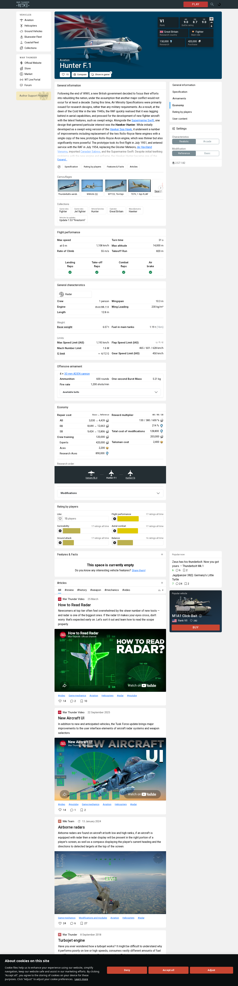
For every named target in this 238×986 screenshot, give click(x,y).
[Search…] (212, 4)
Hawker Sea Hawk (121, 129)
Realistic (184, 141)
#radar (120, 695)
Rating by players (92, 166)
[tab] (211, 19)
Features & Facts (115, 166)
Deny (127, 970)
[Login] (219, 4)
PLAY (195, 4)
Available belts (71, 392)
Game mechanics (77, 695)
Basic (207, 153)
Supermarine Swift (143, 120)
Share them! (138, 570)
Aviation (94, 695)
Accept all (168, 970)
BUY (196, 627)
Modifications (69, 493)
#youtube (132, 695)
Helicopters (107, 695)
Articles (133, 166)
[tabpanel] (195, 21)
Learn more (81, 979)
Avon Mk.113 (102, 306)
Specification (71, 166)
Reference (184, 153)
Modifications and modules (93, 917)
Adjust (211, 970)
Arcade (207, 141)
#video (61, 695)
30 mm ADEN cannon (77, 373)
